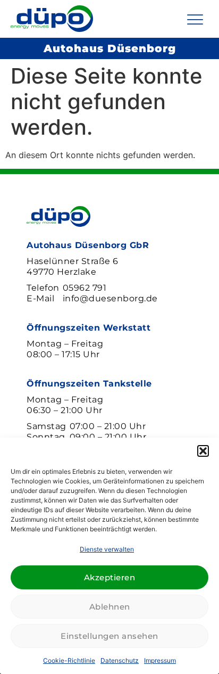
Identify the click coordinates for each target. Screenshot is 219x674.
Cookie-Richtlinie (69, 660)
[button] (203, 451)
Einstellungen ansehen (109, 636)
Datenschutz (119, 660)
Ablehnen (109, 607)
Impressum (160, 660)
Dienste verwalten (107, 549)
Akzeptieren (110, 577)
